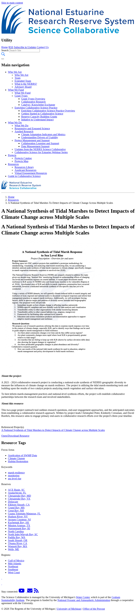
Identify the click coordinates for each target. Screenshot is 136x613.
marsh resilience (16, 472)
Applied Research (24, 131)
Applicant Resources (25, 170)
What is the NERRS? (26, 83)
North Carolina (16, 531)
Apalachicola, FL (17, 492)
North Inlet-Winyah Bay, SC (23, 534)
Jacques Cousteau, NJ (19, 519)
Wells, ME (13, 549)
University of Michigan (69, 608)
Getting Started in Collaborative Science (42, 113)
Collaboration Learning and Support (40, 143)
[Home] (68, 33)
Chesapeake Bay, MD (19, 495)
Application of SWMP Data (22, 455)
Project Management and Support (32, 140)
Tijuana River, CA (17, 543)
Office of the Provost (94, 608)
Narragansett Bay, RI (19, 528)
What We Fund (16, 89)
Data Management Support (35, 146)
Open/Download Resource (15, 435)
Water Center (83, 597)
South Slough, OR (17, 540)
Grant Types (21, 95)
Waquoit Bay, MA (17, 546)
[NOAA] (1, 578)
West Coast (14, 572)
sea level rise (14, 478)
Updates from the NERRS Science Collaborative (40, 149)
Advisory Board (23, 86)
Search (4, 50)
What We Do (15, 122)
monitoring (13, 475)
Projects (12, 155)
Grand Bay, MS (16, 507)
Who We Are (15, 72)
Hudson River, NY (18, 516)
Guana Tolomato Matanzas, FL (24, 513)
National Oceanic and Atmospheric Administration (83, 600)
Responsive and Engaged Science (32, 128)
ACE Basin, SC (16, 489)
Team (17, 78)
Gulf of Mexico (16, 560)
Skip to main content (12, 2)
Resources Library (24, 167)
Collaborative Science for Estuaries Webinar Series (41, 152)
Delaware (13, 501)
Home (4, 47)
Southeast (13, 569)
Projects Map (21, 161)
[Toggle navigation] (2, 58)
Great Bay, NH (16, 510)
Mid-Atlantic (14, 563)
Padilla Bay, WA (16, 537)
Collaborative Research (33, 101)
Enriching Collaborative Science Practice (36, 107)
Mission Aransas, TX (19, 525)
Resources (13, 164)
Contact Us (43, 47)
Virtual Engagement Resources (31, 173)
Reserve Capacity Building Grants (39, 116)
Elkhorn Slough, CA (19, 504)
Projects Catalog (23, 158)
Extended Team (23, 80)
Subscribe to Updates (25, 47)
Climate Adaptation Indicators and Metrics (43, 134)
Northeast (13, 566)
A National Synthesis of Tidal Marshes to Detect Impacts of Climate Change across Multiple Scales (53, 430)
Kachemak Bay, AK (18, 522)
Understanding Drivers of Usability (39, 137)
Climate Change (16, 458)
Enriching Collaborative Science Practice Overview (48, 110)
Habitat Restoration (18, 461)
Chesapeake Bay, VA (19, 498)
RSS (10, 47)
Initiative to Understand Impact (37, 119)
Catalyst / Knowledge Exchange (38, 104)
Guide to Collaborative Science (24, 176)
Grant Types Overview (33, 98)
